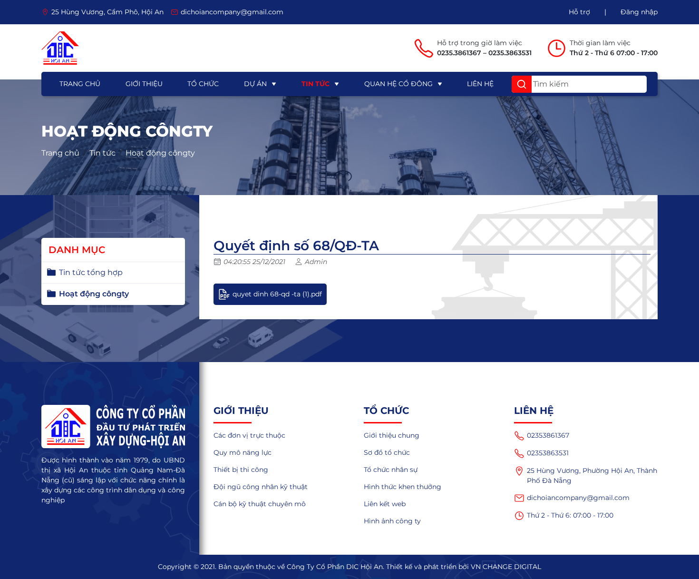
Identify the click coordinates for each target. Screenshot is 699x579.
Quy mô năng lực (243, 452)
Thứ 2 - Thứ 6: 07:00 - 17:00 (570, 515)
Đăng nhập (639, 12)
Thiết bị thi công (241, 469)
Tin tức (315, 83)
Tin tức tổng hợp (91, 272)
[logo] (60, 48)
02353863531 (548, 453)
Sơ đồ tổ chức (387, 452)
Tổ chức (203, 83)
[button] (522, 84)
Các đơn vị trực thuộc (249, 435)
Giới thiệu (144, 83)
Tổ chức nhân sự (390, 469)
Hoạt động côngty (160, 152)
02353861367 (548, 435)
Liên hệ (480, 83)
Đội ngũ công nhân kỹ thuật (261, 486)
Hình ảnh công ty (392, 521)
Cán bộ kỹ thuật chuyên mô (260, 504)
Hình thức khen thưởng (402, 486)
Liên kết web (385, 504)
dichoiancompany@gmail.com (578, 497)
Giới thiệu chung (391, 435)
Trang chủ (79, 83)
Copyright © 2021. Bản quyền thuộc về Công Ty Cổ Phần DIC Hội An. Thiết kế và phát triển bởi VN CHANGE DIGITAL (349, 566)
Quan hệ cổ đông (398, 83)
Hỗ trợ (579, 12)
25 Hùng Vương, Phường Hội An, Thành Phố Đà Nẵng (592, 475)
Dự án (255, 83)
